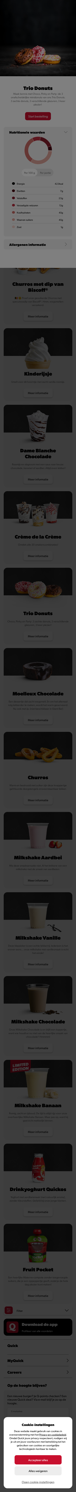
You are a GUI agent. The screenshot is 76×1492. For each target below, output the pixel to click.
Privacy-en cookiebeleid (52, 1434)
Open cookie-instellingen (38, 1482)
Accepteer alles (38, 1460)
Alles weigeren (38, 1471)
